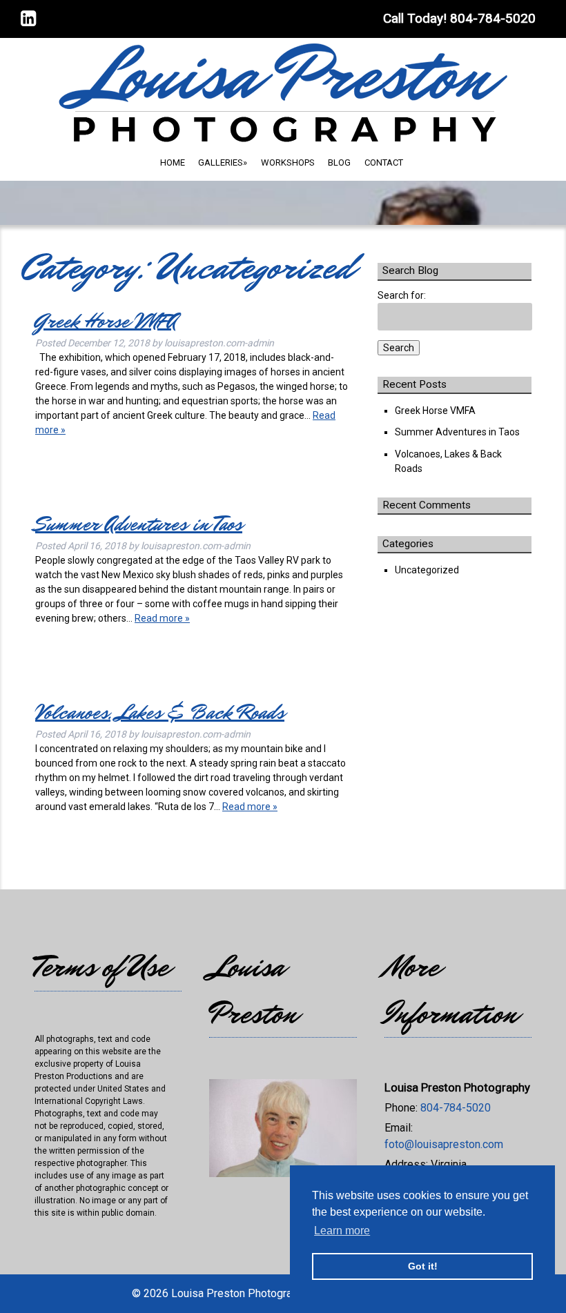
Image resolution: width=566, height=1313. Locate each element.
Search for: (402, 295)
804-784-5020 (455, 1107)
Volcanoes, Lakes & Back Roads (159, 712)
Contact (383, 162)
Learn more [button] (342, 1230)
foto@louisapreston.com (443, 1144)
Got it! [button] (423, 1266)
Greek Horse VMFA (106, 321)
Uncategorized (427, 569)
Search (398, 347)
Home (172, 162)
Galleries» (222, 162)
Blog (339, 162)
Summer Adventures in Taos (138, 524)
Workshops (288, 162)
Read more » (162, 618)
